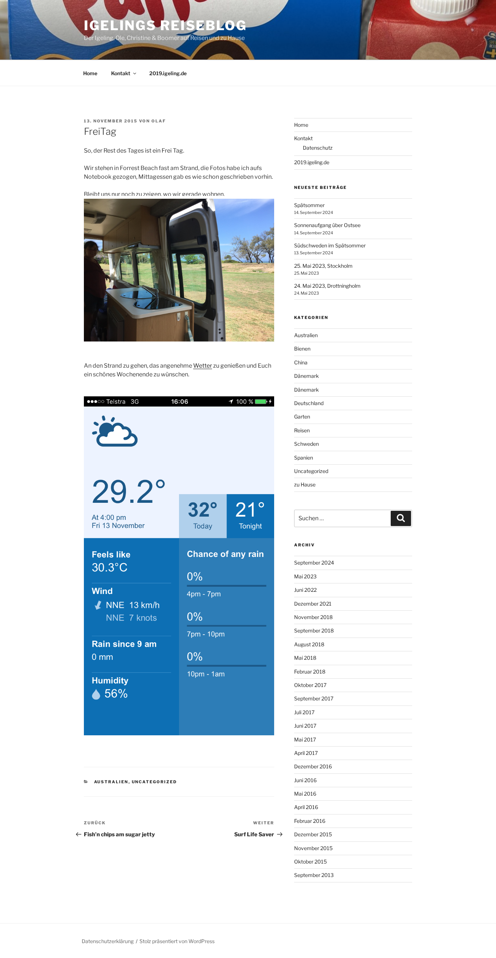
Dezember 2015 (313, 834)
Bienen (302, 348)
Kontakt (120, 73)
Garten (302, 416)
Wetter (202, 365)
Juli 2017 (304, 712)
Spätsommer (309, 205)
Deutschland (309, 403)
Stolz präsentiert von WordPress (177, 941)
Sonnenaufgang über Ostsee (327, 225)
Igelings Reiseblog (165, 25)
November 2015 (313, 848)
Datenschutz (318, 148)
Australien (111, 781)
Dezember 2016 (313, 766)
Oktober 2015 (310, 861)
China (301, 362)
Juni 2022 (305, 590)
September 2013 (314, 875)
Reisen (302, 430)
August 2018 (309, 644)
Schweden (306, 444)
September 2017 (313, 698)
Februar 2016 (309, 821)
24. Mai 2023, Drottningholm (327, 286)
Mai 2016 (305, 794)
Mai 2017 (305, 739)
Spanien (303, 457)
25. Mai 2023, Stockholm (323, 266)
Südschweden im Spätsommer (330, 245)
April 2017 (306, 753)
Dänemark (306, 376)
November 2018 (313, 617)
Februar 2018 (309, 671)
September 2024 (314, 562)
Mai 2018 (305, 658)
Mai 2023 (305, 576)
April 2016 (306, 807)
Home (90, 73)
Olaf (158, 121)
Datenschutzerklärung (108, 941)
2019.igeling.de (168, 73)
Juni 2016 (305, 780)
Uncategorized (154, 781)
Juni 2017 (305, 726)
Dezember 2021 (313, 604)
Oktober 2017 (310, 685)
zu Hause (305, 484)
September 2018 (314, 630)
